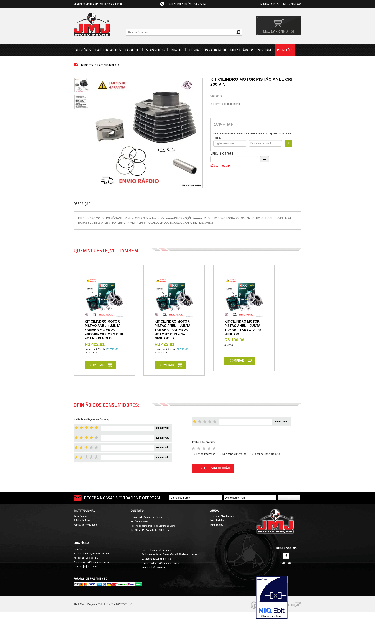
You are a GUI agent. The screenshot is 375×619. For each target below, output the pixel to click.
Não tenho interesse (234, 453)
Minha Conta (216, 524)
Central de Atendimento (222, 516)
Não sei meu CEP (220, 165)
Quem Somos (80, 516)
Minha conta (269, 4)
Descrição (82, 204)
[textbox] (184, 32)
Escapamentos (155, 50)
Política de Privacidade (85, 524)
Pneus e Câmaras (242, 50)
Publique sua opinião (213, 468)
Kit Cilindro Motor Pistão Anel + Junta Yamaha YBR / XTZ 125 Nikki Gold (242, 327)
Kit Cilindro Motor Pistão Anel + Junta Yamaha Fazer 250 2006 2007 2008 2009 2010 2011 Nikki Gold (104, 329)
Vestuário (265, 50)
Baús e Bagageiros (108, 50)
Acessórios (83, 50)
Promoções (285, 50)
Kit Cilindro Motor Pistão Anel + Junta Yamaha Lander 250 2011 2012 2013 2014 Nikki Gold (172, 329)
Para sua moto (215, 50)
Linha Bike (176, 50)
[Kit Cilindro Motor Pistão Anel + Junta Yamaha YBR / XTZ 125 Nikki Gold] (243, 297)
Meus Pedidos (292, 4)
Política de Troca (82, 520)
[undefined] (147, 133)
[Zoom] (82, 85)
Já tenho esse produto (267, 453)
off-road (194, 50)
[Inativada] (278, 597)
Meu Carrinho (278, 31)
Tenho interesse (205, 453)
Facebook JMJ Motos (286, 556)
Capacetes (132, 50)
